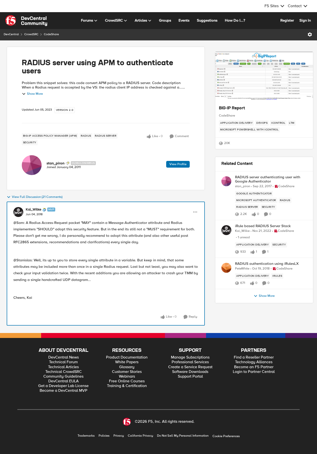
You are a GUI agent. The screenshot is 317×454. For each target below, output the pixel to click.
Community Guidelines (63, 376)
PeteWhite (242, 269)
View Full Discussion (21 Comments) (37, 197)
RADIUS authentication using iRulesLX (267, 264)
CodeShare (51, 34)
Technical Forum (63, 362)
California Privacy (140, 436)
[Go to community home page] (26, 21)
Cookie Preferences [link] (226, 436)
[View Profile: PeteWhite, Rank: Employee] (226, 268)
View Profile (177, 164)
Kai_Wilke (33, 210)
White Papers (126, 362)
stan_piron (55, 163)
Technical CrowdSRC (63, 371)
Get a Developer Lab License (63, 386)
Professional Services (190, 362)
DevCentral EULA (63, 381)
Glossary (126, 367)
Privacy (118, 436)
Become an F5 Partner (253, 367)
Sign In (305, 20)
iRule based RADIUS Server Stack (263, 226)
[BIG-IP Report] (264, 76)
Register (287, 20)
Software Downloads (190, 371)
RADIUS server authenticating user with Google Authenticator (267, 179)
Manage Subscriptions (190, 357)
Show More (35, 94)
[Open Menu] (309, 34)
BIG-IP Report (232, 108)
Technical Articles (63, 367)
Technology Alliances (253, 362)
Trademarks (86, 436)
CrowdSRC (31, 34)
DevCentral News (63, 357)
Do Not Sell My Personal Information (183, 436)
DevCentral (11, 34)
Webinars (127, 376)
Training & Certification (127, 386)
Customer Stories (127, 371)
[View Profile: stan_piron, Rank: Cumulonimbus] (32, 165)
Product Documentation (127, 357)
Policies (104, 436)
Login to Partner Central (254, 371)
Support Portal (190, 376)
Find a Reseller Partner (254, 357)
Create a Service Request (190, 367)
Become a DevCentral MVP (63, 390)
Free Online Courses (127, 381)
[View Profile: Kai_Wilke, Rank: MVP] (18, 212)
